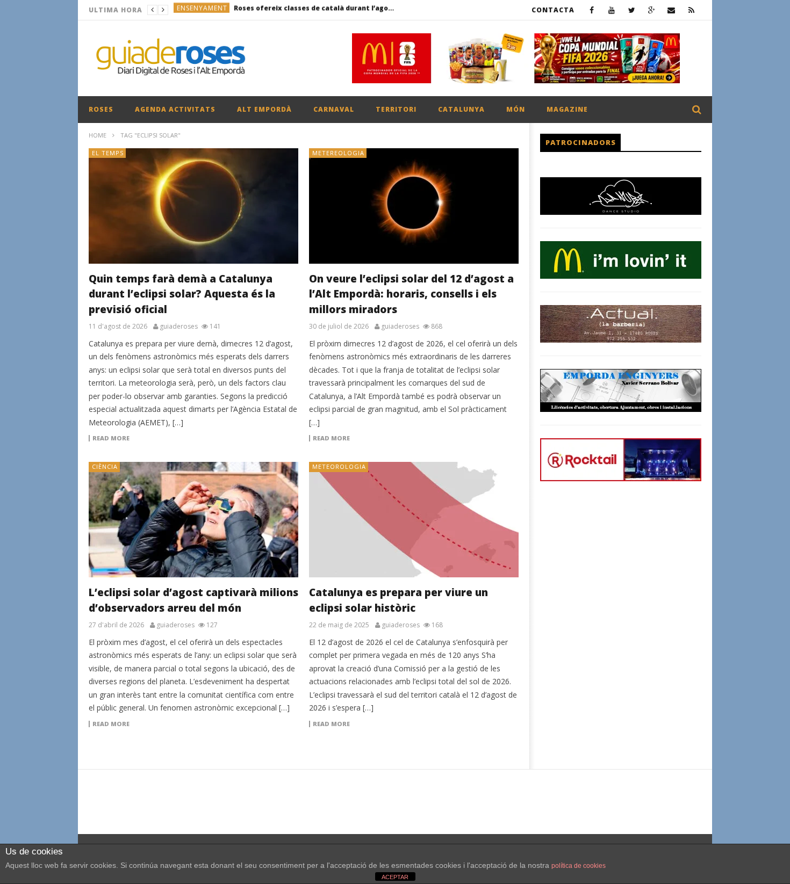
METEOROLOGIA (339, 466)
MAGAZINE (567, 109)
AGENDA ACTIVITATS (175, 109)
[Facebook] (592, 10)
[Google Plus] (652, 10)
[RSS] (691, 10)
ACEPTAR (395, 877)
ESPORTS (192, 10)
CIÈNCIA (105, 466)
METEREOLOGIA (338, 153)
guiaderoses (179, 326)
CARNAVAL (333, 109)
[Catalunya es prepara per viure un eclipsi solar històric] (414, 519)
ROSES (101, 109)
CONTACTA (553, 10)
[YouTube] (612, 10)
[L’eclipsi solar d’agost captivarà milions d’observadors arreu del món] (193, 519)
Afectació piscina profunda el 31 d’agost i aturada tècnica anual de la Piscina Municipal (294, 10)
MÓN (515, 109)
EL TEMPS (108, 153)
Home (97, 135)
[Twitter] (632, 10)
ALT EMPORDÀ (264, 109)
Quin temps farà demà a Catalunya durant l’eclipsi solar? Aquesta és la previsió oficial (182, 294)
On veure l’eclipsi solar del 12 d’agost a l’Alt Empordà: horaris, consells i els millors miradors (411, 294)
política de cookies (578, 865)
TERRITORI (396, 109)
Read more (111, 438)
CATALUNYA (461, 109)
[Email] (671, 10)
